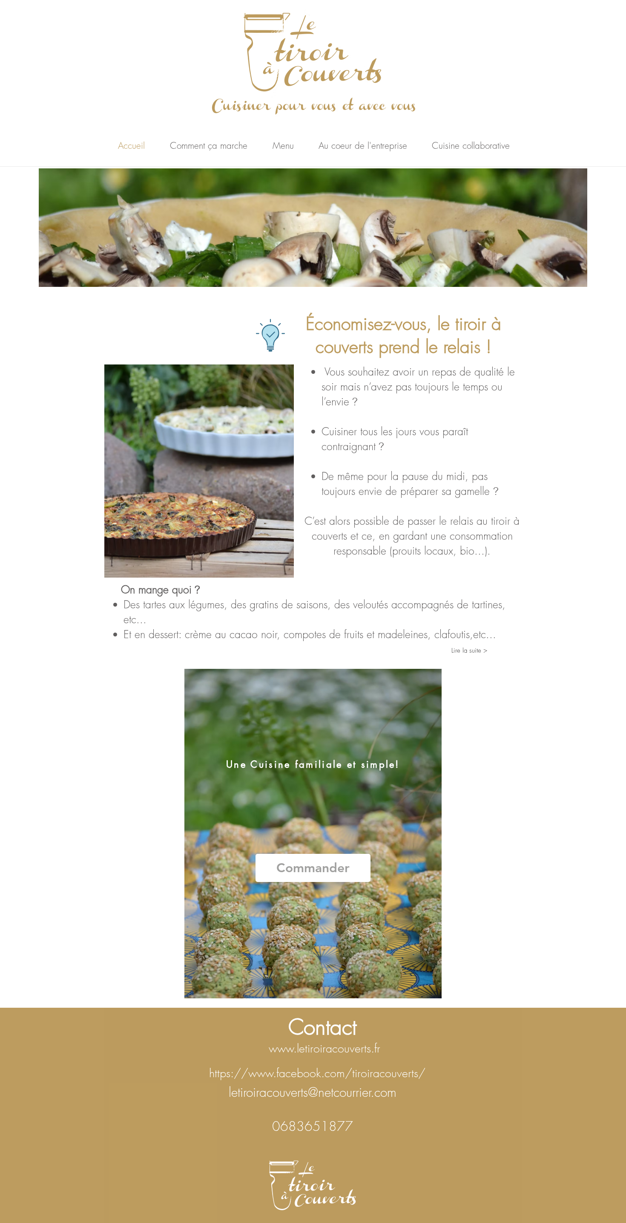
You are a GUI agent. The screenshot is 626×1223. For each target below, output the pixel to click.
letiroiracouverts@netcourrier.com (312, 1092)
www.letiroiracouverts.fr (324, 1048)
